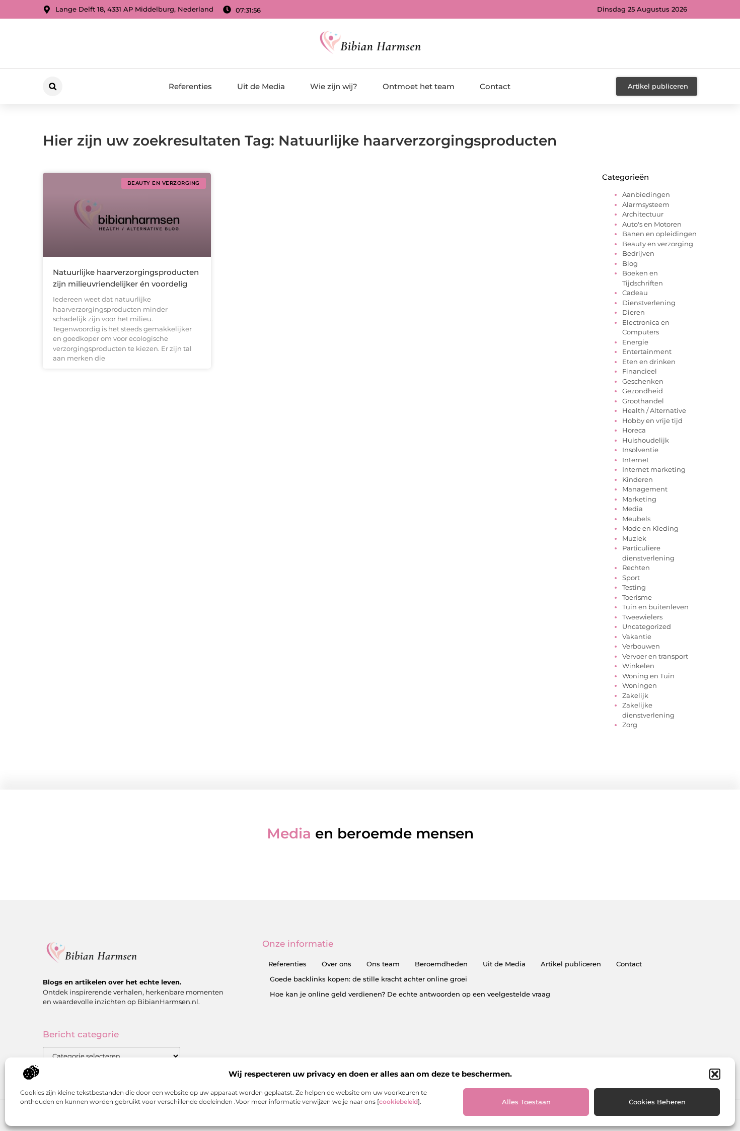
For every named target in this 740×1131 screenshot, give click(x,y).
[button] (715, 1074)
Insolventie (640, 450)
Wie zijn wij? (333, 86)
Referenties (190, 86)
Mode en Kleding (650, 528)
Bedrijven (638, 253)
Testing (634, 587)
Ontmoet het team (419, 86)
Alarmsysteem (646, 204)
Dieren (633, 312)
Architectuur (642, 214)
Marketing (639, 499)
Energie (635, 342)
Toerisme (637, 597)
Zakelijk (635, 695)
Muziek (634, 538)
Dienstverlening (649, 303)
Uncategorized (646, 626)
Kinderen (637, 479)
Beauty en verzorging (657, 244)
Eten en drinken (649, 362)
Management (645, 489)
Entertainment (647, 351)
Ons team (383, 964)
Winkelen (638, 666)
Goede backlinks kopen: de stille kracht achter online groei (368, 979)
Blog (630, 263)
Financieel (639, 371)
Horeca (634, 430)
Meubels (636, 519)
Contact (495, 86)
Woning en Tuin (648, 676)
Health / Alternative (654, 410)
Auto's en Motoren (652, 224)
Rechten (636, 567)
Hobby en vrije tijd (652, 420)
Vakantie (636, 636)
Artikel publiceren (571, 964)
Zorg (629, 725)
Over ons (336, 964)
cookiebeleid (398, 1101)
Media (632, 509)
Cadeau (635, 293)
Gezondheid (642, 391)
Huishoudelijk (645, 440)
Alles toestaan (526, 1102)
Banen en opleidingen (659, 234)
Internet (635, 460)
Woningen (639, 685)
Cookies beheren (657, 1102)
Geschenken (642, 381)
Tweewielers (642, 617)
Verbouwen (641, 646)
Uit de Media (261, 86)
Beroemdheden (441, 964)
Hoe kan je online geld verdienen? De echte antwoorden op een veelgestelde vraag (410, 994)
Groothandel (643, 401)
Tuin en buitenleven (655, 607)
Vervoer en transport (655, 656)
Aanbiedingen (646, 194)
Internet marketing (654, 469)
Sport (631, 578)
